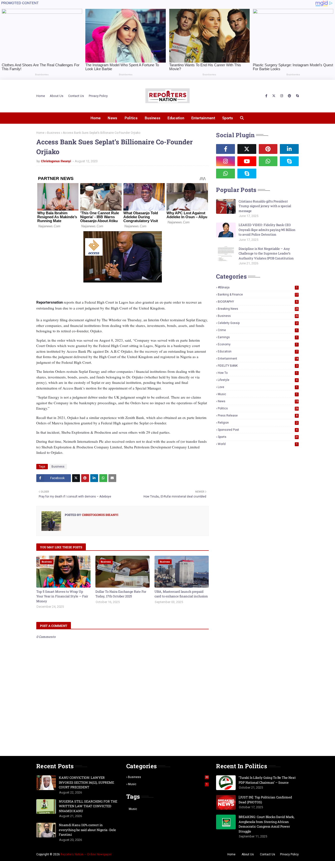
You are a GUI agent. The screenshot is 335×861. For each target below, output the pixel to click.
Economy (257, 344)
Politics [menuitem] (131, 118)
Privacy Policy (98, 96)
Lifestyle (257, 380)
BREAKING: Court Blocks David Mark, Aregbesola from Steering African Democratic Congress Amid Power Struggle (267, 824)
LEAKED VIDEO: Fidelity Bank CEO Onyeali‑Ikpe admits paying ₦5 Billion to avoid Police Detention (267, 230)
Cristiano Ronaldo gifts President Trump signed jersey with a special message (265, 206)
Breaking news (258, 308)
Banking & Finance (258, 294)
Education (257, 351)
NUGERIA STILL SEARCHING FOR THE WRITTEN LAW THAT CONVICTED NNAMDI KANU (88, 806)
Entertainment (258, 358)
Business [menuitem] (152, 118)
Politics (258, 408)
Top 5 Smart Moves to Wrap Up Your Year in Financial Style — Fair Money (62, 596)
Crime (257, 330)
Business (53, 133)
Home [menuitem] (95, 118)
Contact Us (76, 96)
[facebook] (266, 96)
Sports (258, 437)
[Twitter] (76, 478)
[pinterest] (289, 96)
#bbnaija (257, 287)
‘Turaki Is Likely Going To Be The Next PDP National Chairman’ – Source (267, 780)
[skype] (297, 96)
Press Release (257, 415)
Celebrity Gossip (257, 323)
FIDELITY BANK (257, 365)
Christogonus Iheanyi (56, 161)
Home (40, 96)
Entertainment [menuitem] (203, 118)
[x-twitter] (274, 96)
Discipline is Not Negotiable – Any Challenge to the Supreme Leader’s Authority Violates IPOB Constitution (266, 253)
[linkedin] (289, 149)
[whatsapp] (268, 161)
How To (257, 373)
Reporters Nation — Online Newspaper (86, 854)
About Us (56, 96)
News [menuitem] (112, 118)
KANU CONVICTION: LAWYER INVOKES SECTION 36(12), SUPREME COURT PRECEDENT (86, 782)
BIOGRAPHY (257, 301)
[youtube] (246, 161)
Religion (257, 422)
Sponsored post (257, 429)
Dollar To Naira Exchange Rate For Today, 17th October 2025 (120, 594)
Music (257, 394)
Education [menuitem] (176, 118)
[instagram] (281, 96)
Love (257, 387)
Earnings (257, 337)
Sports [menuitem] (227, 118)
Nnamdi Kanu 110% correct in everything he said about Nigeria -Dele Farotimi (87, 830)
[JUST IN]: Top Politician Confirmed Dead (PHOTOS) (265, 799)
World (257, 444)
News (258, 401)
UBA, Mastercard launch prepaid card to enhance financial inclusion (181, 594)
